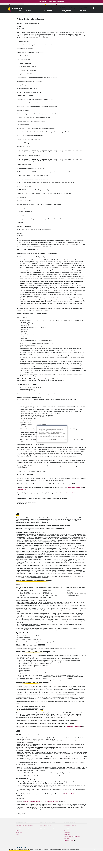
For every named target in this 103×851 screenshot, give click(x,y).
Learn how (41, 1)
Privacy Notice (67, 834)
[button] (94, 8)
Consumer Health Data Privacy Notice (71, 836)
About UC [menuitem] (28, 11)
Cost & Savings (72, 7)
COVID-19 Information (68, 827)
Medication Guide (53, 801)
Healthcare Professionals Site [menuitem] (88, 4)
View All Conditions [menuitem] (14, 4)
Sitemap (17, 834)
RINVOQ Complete (19, 830)
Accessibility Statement (69, 828)
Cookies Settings (67, 838)
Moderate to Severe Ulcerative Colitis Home (24, 825)
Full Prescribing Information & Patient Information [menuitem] (60, 4)
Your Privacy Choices (68, 840)
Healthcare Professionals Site (70, 825)
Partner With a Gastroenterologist (22, 828)
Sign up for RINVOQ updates (84, 7)
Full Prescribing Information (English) (47, 828)
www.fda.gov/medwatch (74, 726)
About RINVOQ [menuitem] (48, 11)
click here (27, 806)
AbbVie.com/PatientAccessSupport (75, 493)
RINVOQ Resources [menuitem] (85, 11)
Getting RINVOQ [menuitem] (66, 11)
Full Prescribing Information (32, 801)
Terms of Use (67, 832)
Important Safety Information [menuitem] (34, 4)
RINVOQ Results (19, 827)
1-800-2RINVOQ (60, 1)
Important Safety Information (46, 825)
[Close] (65, 427)
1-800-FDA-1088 (21, 489)
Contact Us (66, 830)
